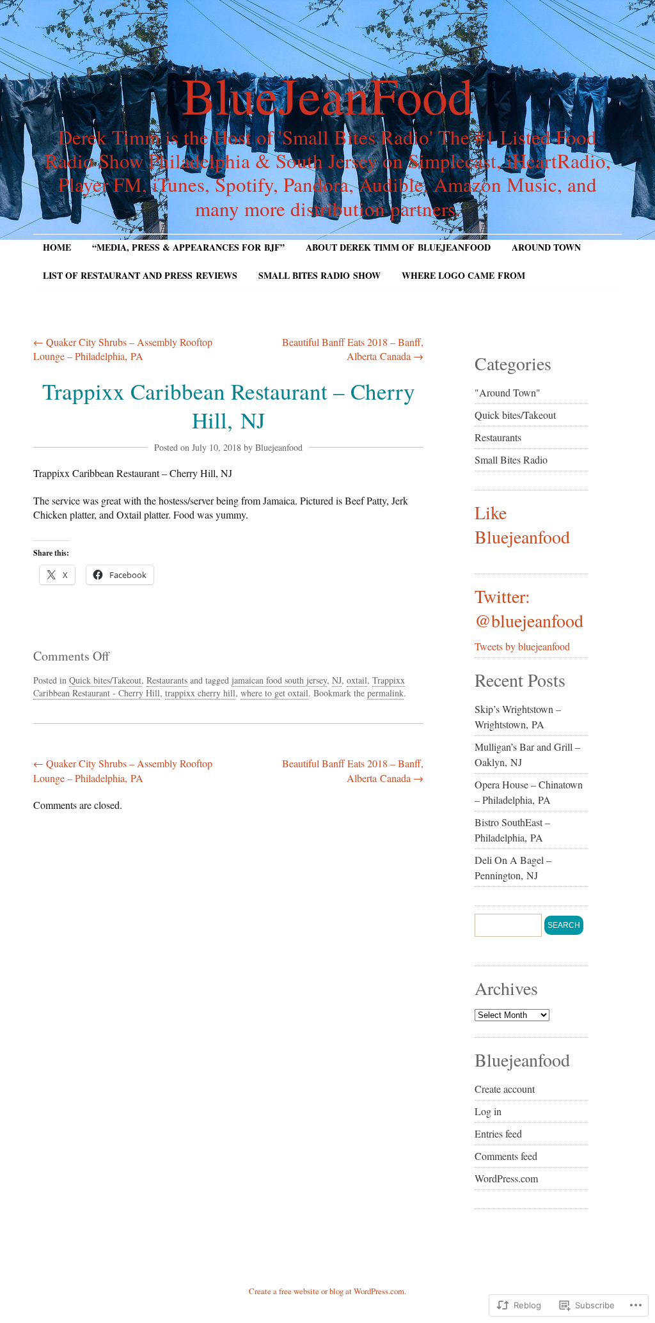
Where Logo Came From (463, 275)
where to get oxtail (274, 693)
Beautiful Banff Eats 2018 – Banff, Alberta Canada (352, 349)
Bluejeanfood (279, 447)
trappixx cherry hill (200, 693)
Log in (488, 1111)
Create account (505, 1088)
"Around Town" (508, 392)
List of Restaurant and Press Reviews (140, 275)
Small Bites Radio (511, 459)
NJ (337, 680)
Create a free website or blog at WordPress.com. (327, 1291)
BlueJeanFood (327, 95)
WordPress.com (506, 1178)
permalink (385, 693)
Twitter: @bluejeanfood (529, 608)
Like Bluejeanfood (522, 524)
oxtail (357, 680)
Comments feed (506, 1156)
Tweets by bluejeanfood (522, 646)
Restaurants (166, 680)
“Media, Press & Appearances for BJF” (188, 247)
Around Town (546, 247)
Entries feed (498, 1133)
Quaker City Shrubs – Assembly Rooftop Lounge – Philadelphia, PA (122, 349)
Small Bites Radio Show (319, 275)
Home (57, 247)
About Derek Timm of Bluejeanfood (398, 247)
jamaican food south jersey (279, 680)
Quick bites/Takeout (105, 680)
